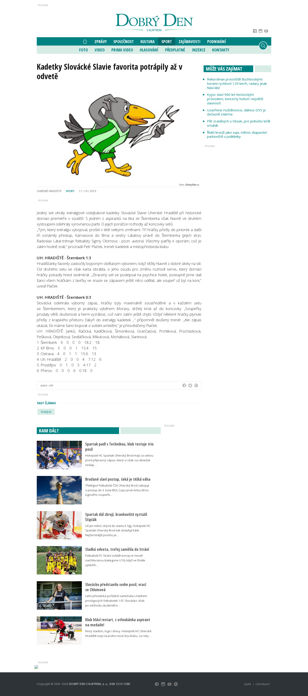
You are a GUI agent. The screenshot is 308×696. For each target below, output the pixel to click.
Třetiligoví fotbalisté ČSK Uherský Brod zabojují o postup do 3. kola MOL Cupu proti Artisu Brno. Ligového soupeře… (117, 490)
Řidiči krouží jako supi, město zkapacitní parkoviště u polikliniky (237, 134)
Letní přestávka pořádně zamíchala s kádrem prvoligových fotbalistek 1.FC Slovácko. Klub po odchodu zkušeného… (116, 600)
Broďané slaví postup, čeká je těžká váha (117, 479)
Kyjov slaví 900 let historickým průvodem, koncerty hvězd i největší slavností (235, 98)
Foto (83, 50)
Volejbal (46, 412)
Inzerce (198, 50)
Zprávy (100, 41)
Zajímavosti (189, 41)
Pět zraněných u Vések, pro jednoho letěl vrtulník (238, 123)
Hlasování (149, 50)
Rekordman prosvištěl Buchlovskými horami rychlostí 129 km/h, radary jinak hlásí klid (237, 83)
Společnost (123, 41)
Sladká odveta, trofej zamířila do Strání (117, 549)
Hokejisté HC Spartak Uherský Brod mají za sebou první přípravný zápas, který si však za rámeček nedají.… (119, 460)
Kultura (147, 41)
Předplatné (175, 50)
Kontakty (220, 50)
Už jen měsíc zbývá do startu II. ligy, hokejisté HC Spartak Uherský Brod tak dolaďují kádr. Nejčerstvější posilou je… (117, 530)
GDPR (247, 684)
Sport (166, 41)
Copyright (262, 684)
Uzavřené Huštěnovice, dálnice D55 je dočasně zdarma (236, 112)
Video (100, 50)
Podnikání (216, 41)
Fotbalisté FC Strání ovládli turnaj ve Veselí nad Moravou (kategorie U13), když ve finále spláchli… (115, 560)
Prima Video (122, 50)
